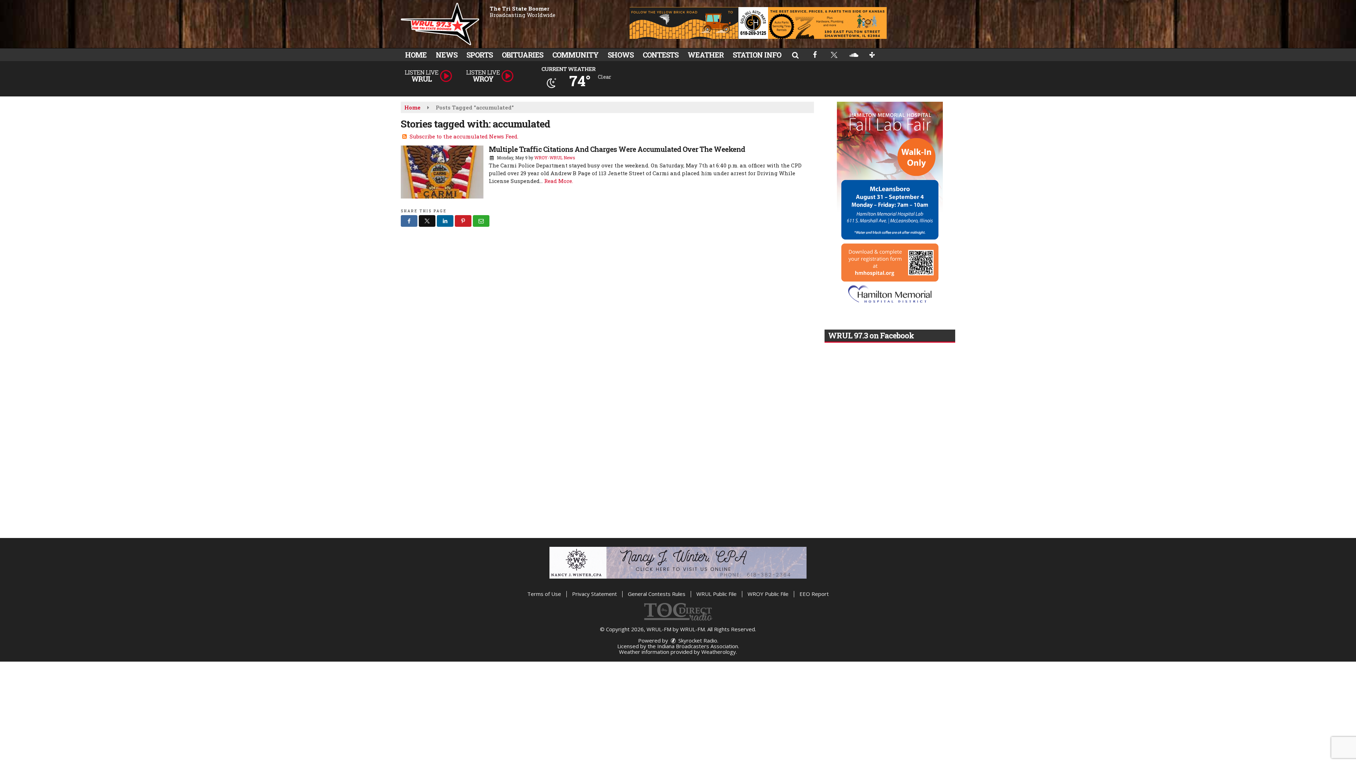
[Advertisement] (758, 23)
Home (416, 54)
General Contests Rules (656, 593)
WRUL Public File (716, 593)
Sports (479, 54)
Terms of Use (544, 593)
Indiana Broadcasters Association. (698, 646)
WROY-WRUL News (554, 157)
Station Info (757, 54)
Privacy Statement (594, 593)
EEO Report (814, 593)
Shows (621, 54)
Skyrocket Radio (697, 640)
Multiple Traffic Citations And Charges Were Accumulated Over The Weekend (617, 149)
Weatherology (718, 651)
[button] (795, 54)
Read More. (558, 180)
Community (575, 54)
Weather (706, 54)
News (446, 54)
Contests (660, 54)
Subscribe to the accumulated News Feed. (464, 136)
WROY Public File (768, 593)
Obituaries (522, 54)
